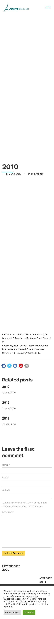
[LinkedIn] (15, 366)
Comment (8, 512)
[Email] (26, 366)
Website (6, 490)
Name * (6, 464)
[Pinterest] (21, 366)
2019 (6, 386)
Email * (5, 477)
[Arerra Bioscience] (16, 7)
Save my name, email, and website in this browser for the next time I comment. (26, 504)
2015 (6, 402)
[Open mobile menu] (48, 7)
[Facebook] (3, 366)
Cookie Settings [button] (12, 612)
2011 (5, 418)
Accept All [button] (29, 612)
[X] (9, 366)
